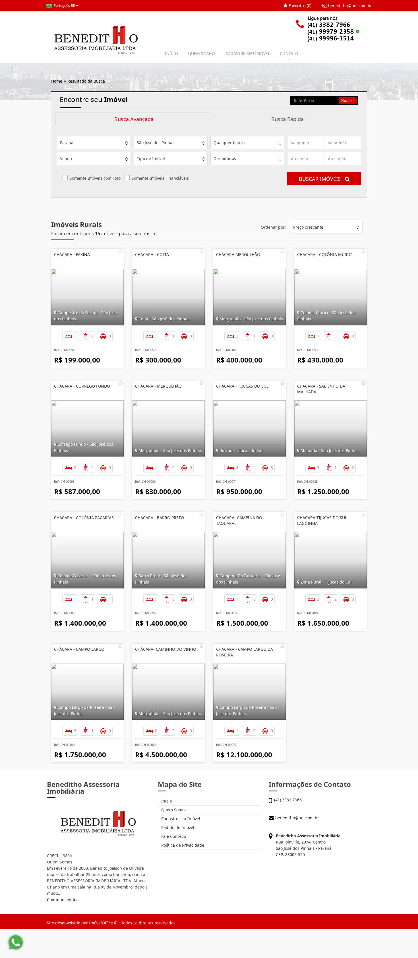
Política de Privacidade (182, 845)
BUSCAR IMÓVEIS (322, 178)
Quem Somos (173, 809)
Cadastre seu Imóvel (180, 818)
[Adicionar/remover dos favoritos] (120, 251)
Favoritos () (299, 5)
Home (56, 81)
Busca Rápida (287, 119)
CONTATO (289, 53)
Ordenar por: (273, 227)
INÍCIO (171, 53)
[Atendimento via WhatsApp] (16, 942)
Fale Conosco (173, 836)
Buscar (347, 100)
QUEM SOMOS (202, 53)
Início (166, 801)
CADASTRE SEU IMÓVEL (247, 53)
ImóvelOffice (101, 923)
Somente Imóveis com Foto (95, 178)
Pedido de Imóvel (177, 827)
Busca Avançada (134, 119)
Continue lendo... (63, 899)
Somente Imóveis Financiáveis (160, 178)
